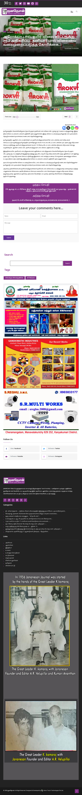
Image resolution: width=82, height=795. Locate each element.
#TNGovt (31, 278)
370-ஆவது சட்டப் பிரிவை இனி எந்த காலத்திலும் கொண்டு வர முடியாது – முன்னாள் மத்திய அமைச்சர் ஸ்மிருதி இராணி (40, 190)
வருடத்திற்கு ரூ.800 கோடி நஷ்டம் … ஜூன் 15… (21, 526)
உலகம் (8, 550)
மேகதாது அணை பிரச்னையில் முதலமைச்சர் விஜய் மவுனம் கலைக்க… (31, 514)
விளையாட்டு (10, 565)
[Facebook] (64, 128)
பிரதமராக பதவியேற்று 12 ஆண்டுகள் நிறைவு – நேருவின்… (27, 531)
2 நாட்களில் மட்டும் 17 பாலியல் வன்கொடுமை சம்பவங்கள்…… (27, 521)
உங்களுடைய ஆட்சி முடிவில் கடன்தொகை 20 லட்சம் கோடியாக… (28, 519)
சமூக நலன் (9, 558)
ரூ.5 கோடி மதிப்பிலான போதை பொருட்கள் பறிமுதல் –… (25, 524)
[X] (68, 128)
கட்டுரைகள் (9, 555)
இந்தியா (8, 548)
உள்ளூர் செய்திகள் (12, 553)
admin (11, 48)
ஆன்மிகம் (9, 545)
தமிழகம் (10, 32)
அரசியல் (8, 543)
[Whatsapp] (72, 128)
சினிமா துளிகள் (11, 560)
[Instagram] (76, 128)
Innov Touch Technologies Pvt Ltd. (53, 790)
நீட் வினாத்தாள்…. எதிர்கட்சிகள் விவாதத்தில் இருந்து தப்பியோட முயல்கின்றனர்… (35, 511)
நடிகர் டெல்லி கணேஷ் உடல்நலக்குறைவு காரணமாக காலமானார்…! (41, 200)
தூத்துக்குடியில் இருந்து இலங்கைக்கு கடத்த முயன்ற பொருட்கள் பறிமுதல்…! (33, 529)
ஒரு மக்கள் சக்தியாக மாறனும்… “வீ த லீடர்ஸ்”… (22, 516)
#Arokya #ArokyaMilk (14, 278)
